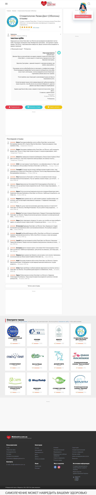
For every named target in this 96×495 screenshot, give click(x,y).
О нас (8, 447)
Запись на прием (39, 458)
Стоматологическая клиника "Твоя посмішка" (80, 364)
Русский (37, 468)
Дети (36, 454)
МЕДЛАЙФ (37, 389)
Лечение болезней (59, 449)
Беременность (39, 452)
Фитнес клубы (76, 454)
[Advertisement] (34, 123)
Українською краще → (83, 16)
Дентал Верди (37, 364)
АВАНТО (59, 340)
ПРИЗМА (37, 340)
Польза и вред (58, 460)
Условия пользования (12, 456)
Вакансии (75, 458)
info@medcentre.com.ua (18, 464)
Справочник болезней (78, 449)
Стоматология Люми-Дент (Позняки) (81, 339)
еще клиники (23, 321)
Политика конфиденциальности (15, 458)
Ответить (28, 49)
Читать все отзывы (34, 286)
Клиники (56, 447)
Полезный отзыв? (17, 49)
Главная (9, 10)
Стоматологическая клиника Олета (15, 388)
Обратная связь (10, 449)
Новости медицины (59, 458)
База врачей (38, 450)
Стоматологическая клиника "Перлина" (81, 388)
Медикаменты (58, 452)
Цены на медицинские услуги (80, 456)
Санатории (75, 447)
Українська (38, 466)
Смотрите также (15, 320)
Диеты (36, 456)
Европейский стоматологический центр (15, 338)
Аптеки (37, 448)
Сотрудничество (11, 452)
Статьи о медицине (77, 452)
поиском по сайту (64, 321)
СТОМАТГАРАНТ (15, 364)
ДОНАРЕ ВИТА (59, 364)
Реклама (8, 454)
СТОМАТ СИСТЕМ (59, 389)
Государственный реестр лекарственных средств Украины (80, 468)
